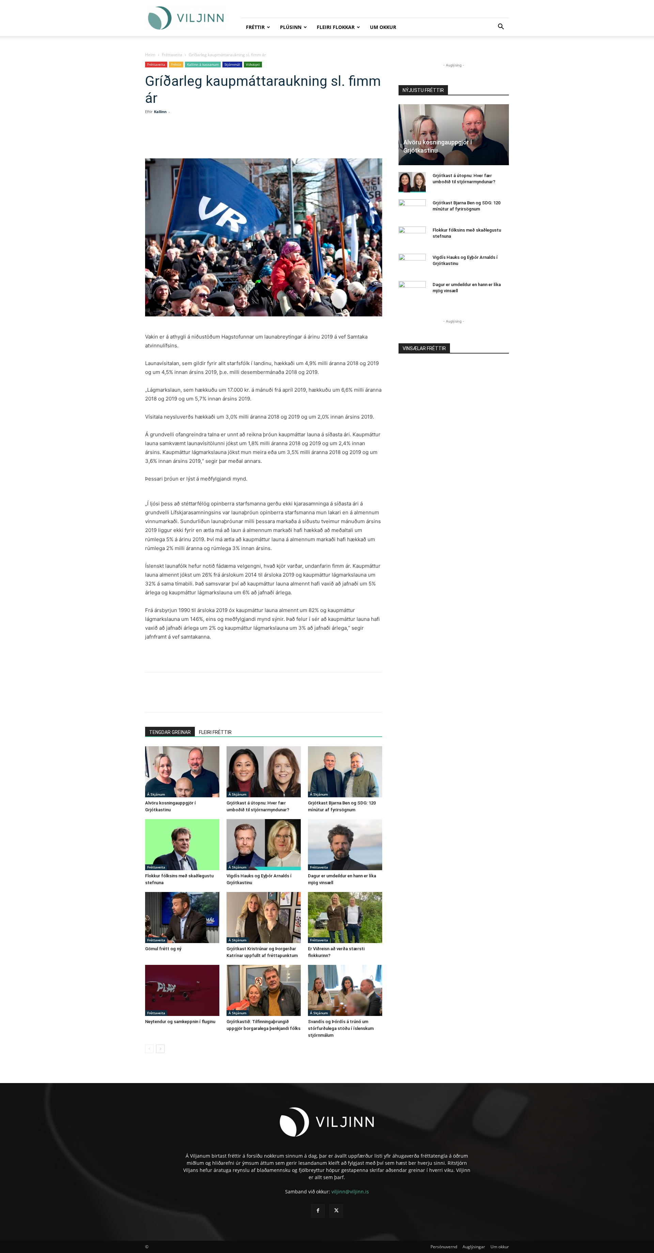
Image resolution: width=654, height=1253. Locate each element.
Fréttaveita (172, 55)
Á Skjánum (156, 794)
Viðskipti (253, 64)
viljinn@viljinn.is (350, 1191)
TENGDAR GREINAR (170, 732)
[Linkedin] (222, 139)
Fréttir (255, 27)
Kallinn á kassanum (203, 64)
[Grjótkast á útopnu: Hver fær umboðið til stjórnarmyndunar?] (264, 771)
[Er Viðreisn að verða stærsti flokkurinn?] (345, 917)
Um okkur (383, 27)
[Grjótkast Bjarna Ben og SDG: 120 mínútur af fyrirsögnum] (345, 771)
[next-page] (160, 1049)
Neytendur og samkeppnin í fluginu (180, 1021)
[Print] (269, 139)
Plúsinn (290, 27)
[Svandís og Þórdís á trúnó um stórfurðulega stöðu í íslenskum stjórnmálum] (345, 990)
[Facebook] (191, 139)
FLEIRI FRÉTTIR (215, 732)
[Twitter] (206, 139)
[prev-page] (149, 1049)
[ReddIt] (238, 139)
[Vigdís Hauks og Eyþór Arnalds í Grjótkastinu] (264, 844)
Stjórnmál (232, 64)
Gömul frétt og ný (163, 948)
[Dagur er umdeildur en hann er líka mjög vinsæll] (345, 844)
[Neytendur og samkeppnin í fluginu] (182, 990)
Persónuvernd (444, 1247)
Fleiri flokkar (336, 27)
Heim (150, 55)
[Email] (253, 139)
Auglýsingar (474, 1247)
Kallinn (160, 111)
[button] (501, 27)
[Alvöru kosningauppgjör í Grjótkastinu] (182, 771)
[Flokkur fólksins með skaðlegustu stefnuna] (182, 844)
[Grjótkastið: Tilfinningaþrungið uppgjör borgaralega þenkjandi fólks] (264, 990)
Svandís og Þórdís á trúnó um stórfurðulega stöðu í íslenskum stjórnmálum (341, 1028)
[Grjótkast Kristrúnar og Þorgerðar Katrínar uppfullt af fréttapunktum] (264, 917)
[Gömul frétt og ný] (182, 917)
